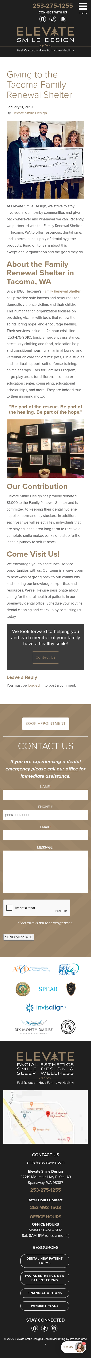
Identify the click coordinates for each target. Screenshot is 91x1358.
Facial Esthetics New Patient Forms (44, 1278)
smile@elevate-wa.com (45, 1162)
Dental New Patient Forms (45, 1261)
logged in (36, 685)
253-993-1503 (45, 1207)
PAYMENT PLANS (45, 1306)
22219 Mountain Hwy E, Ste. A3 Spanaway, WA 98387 (45, 1177)
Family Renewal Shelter (61, 291)
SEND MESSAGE (18, 937)
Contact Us (46, 657)
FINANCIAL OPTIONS (45, 1293)
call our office (62, 769)
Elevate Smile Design (29, 113)
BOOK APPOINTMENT (45, 723)
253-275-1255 (45, 1190)
